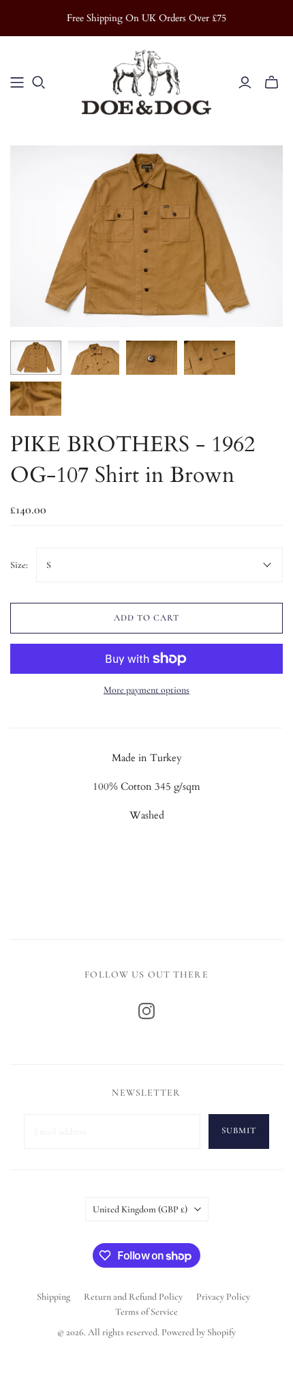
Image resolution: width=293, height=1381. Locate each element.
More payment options (146, 690)
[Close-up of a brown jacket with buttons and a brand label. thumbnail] (209, 358)
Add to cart (146, 617)
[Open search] (39, 82)
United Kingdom (140, 1209)
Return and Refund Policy (133, 1296)
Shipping (53, 1296)
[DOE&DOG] (146, 80)
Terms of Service (146, 1312)
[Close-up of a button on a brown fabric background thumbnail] (151, 358)
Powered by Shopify (198, 1332)
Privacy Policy (223, 1296)
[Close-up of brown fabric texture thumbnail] (35, 399)
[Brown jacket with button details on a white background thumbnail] (35, 358)
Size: (19, 565)
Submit (238, 1130)
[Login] (245, 82)
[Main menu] (17, 82)
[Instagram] (146, 1011)
